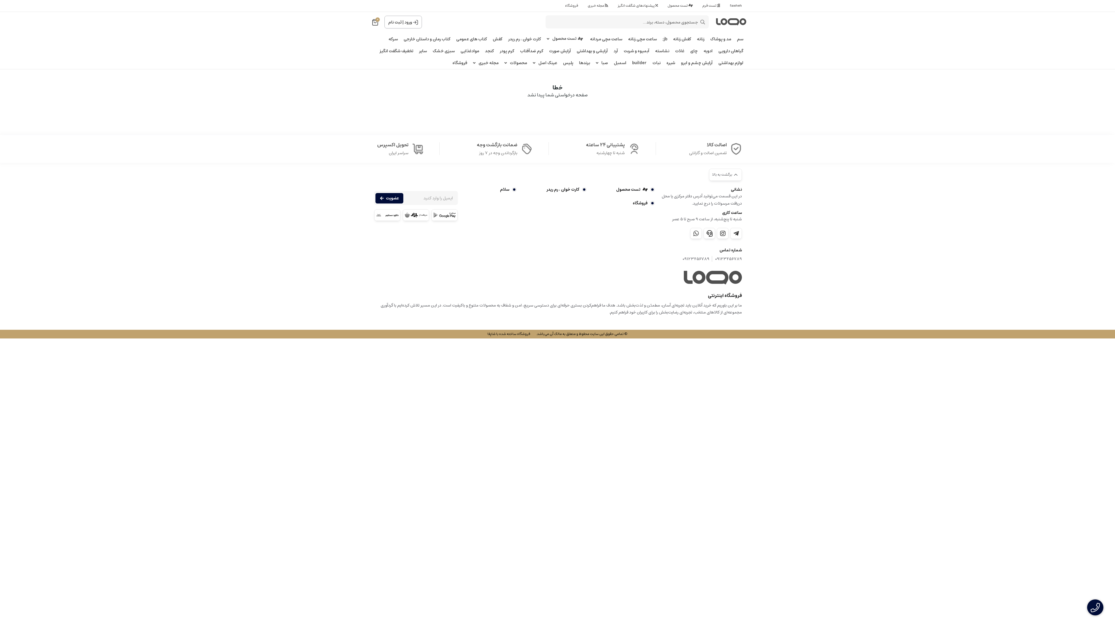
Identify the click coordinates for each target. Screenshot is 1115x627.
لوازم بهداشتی (730, 63)
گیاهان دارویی (730, 51)
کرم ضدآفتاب (531, 51)
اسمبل (620, 63)
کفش (497, 39)
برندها (584, 63)
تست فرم (709, 6)
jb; (665, 39)
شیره (670, 63)
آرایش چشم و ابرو (697, 63)
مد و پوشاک (720, 39)
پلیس (568, 63)
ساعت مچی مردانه (606, 39)
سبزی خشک (444, 51)
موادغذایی (470, 51)
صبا (604, 63)
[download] (387, 215)
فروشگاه (571, 6)
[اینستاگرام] (723, 233)
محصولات (518, 63)
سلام (504, 189)
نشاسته (662, 51)
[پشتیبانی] (709, 233)
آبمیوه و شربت (636, 51)
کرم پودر (507, 51)
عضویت (392, 198)
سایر (423, 51)
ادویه (708, 51)
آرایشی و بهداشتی (592, 51)
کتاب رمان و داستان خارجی (427, 39)
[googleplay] (444, 215)
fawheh (736, 6)
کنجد (489, 51)
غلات (679, 51)
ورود (408, 22)
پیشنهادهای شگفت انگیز (636, 6)
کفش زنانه (682, 39)
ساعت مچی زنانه (642, 39)
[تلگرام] (736, 233)
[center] (702, 22)
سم (740, 39)
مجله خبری (596, 6)
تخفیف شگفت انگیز (396, 51)
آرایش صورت (560, 51)
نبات (656, 63)
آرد (616, 51)
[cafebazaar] (416, 215)
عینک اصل (547, 63)
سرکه (393, 39)
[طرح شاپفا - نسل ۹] (713, 278)
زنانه (700, 39)
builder (639, 63)
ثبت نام (395, 22)
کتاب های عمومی (471, 39)
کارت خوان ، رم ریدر (524, 39)
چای (694, 51)
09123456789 (728, 259)
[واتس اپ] (696, 233)
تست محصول (678, 6)
